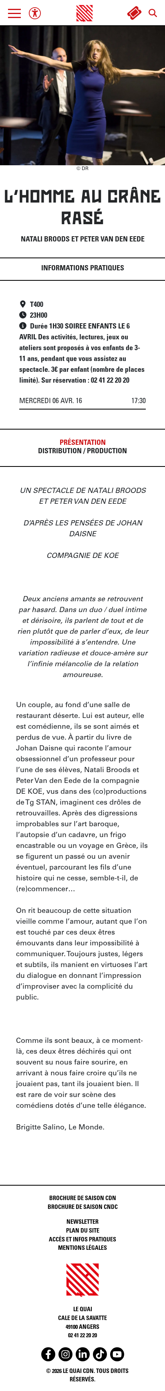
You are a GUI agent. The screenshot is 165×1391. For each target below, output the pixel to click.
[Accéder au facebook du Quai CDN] (48, 1354)
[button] (14, 13)
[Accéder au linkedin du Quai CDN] (83, 1354)
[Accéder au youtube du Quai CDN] (117, 1354)
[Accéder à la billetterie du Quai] (134, 13)
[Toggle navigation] (14, 13)
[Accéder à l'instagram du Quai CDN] (65, 1354)
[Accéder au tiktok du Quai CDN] (100, 1354)
